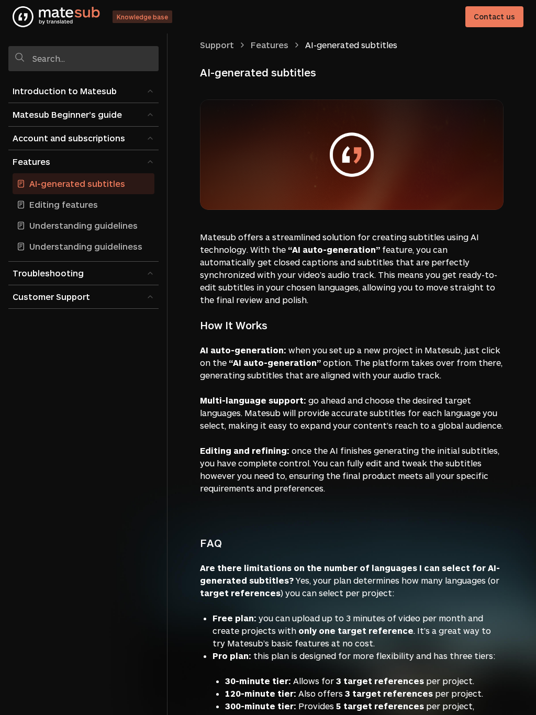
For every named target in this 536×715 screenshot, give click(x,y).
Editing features (63, 204)
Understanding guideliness (85, 246)
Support (217, 45)
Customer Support (51, 296)
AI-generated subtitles (77, 183)
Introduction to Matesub (65, 91)
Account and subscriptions (69, 138)
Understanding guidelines (83, 225)
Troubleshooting (48, 273)
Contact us (494, 16)
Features (31, 161)
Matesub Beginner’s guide (67, 114)
